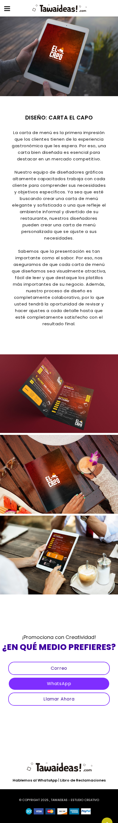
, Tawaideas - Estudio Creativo (74, 800)
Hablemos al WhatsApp (35, 780)
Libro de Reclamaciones (83, 780)
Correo (59, 668)
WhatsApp (59, 683)
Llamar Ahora (58, 699)
